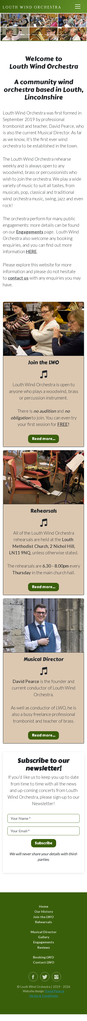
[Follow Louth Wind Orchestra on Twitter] (44, 976)
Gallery (43, 937)
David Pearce (54, 991)
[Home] (32, 6)
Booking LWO (43, 957)
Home (43, 906)
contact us (18, 278)
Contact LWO (43, 962)
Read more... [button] (43, 439)
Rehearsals (43, 922)
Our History (43, 911)
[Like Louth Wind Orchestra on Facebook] (33, 976)
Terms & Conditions (43, 996)
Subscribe (43, 843)
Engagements (29, 231)
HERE (31, 251)
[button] (6, 27)
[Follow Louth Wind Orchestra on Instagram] (56, 976)
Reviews (43, 947)
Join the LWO (43, 917)
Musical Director (44, 932)
